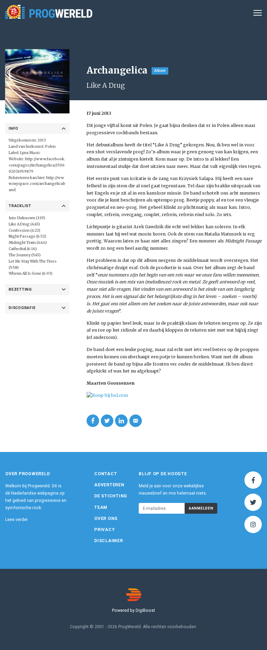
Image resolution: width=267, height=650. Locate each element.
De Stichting (110, 496)
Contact (105, 473)
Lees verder (16, 519)
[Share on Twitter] (107, 420)
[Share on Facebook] (93, 420)
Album (159, 70)
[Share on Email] (135, 420)
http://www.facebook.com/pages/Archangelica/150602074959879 (37, 165)
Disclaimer (108, 540)
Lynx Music (30, 153)
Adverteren (109, 484)
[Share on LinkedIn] (121, 420)
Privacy (104, 529)
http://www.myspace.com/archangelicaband (37, 184)
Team (100, 507)
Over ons (106, 518)
